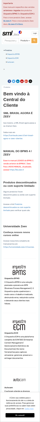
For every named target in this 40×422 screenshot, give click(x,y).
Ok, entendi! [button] (20, 415)
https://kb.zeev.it (17, 170)
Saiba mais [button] (29, 409)
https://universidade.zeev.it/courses (18, 247)
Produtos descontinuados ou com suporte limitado (16, 207)
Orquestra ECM (12, 58)
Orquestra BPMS (13, 54)
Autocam (10, 62)
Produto (24, 40)
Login (35, 33)
